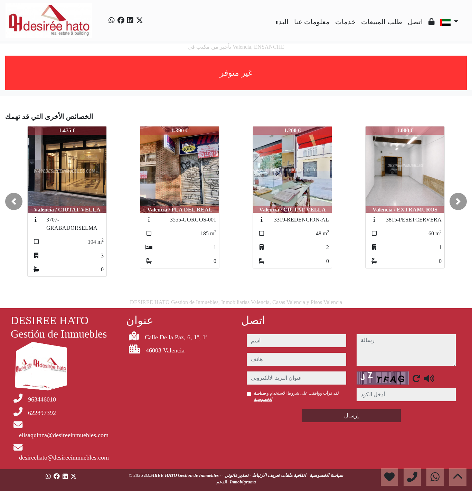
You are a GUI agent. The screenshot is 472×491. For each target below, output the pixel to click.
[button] (13, 201)
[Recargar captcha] (416, 378)
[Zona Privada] (431, 22)
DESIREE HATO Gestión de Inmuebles (182, 475)
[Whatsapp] (111, 20)
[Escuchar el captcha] (429, 378)
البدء (282, 22)
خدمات (345, 22)
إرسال (351, 415)
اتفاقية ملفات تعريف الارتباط (278, 475)
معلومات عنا (312, 22)
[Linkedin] (130, 20)
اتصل (415, 22)
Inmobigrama (243, 481)
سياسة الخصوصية (326, 475)
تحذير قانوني (236, 475)
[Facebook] (120, 20)
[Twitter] (139, 20)
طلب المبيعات (381, 22)
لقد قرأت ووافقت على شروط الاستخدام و (296, 396)
